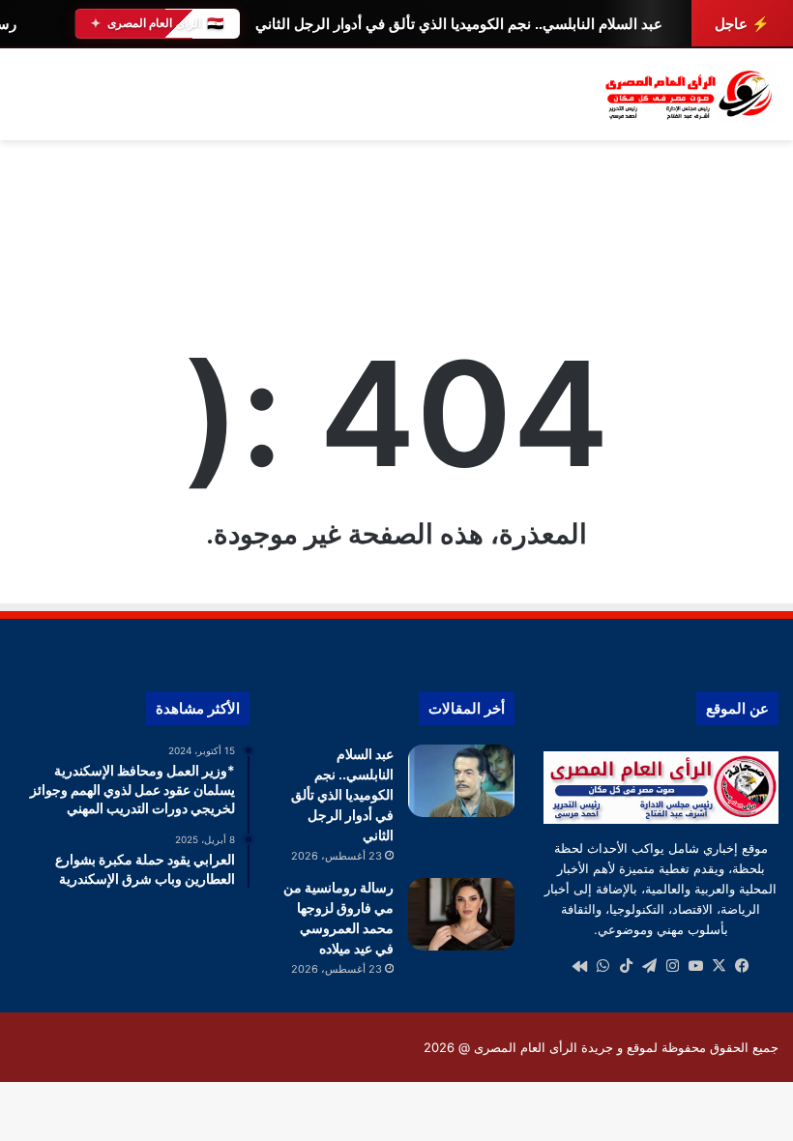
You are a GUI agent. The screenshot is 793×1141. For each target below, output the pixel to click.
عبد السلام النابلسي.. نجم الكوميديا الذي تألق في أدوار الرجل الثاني (458, 23)
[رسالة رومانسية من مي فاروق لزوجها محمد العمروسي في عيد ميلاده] (461, 914)
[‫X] (718, 966)
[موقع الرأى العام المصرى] (686, 94)
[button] (763, 240)
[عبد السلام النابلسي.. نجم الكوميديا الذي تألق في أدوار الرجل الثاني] (461, 781)
